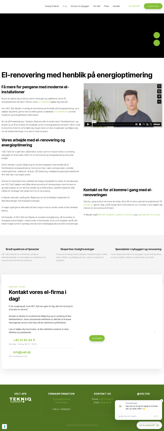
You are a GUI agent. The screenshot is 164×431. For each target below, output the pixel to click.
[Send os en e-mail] (156, 43)
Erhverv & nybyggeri (80, 6)
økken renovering (125, 214)
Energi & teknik (52, 6)
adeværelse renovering (149, 214)
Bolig (65, 6)
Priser (106, 6)
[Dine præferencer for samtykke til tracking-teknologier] (4, 426)
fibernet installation (106, 214)
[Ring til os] (156, 35)
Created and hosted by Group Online (82, 425)
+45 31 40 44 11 (106, 399)
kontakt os (88, 204)
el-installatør (44, 102)
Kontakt (116, 6)
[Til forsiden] (13, 6)
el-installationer (61, 111)
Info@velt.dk (105, 402)
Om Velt (96, 6)
